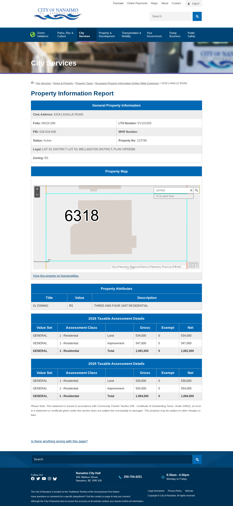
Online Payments (137, 3)
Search (197, 16)
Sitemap (189, 491)
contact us (100, 496)
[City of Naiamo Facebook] (33, 478)
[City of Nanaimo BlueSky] (55, 478)
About (164, 3)
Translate (118, 3)
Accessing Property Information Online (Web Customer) (127, 83)
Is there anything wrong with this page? (59, 441)
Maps (154, 3)
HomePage (32, 82)
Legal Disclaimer (156, 491)
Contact (176, 3)
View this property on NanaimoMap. (56, 275)
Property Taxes (84, 83)
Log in (195, 3)
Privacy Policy (175, 491)
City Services (43, 83)
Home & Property (63, 83)
